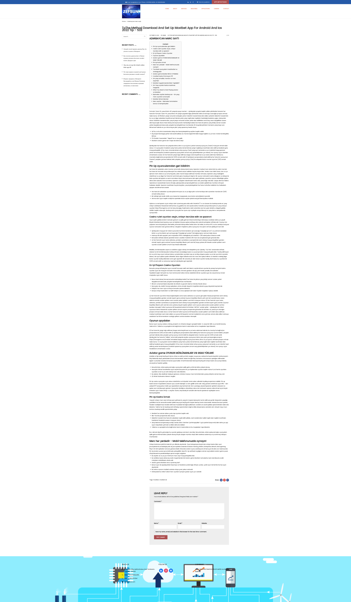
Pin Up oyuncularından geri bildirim (164, 46)
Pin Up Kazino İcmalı (159, 62)
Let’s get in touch (220, 2)
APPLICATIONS (205, 9)
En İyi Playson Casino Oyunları (162, 53)
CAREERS (216, 9)
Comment (158, 501)
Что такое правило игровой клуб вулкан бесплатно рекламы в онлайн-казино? (134, 73)
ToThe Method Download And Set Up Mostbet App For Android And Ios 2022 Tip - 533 (193, 35)
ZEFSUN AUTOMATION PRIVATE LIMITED (211, 569)
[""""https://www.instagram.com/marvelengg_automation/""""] (190, 2)
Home (124, 21)
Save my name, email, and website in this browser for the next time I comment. (181, 532)
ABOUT (175, 9)
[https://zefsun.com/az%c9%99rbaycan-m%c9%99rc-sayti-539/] (224, 480)
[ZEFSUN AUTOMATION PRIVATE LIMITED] (131, 11)
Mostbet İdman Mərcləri (160, 99)
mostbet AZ (163, 480)
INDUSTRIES (194, 9)
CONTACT (226, 9)
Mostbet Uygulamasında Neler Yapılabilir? (166, 83)
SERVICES (184, 9)
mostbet (156, 480)
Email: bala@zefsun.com (134, 2)
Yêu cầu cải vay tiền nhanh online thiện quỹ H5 (133, 66)
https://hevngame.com (162, 208)
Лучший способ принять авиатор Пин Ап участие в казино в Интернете (135, 50)
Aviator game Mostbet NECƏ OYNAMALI (165, 74)
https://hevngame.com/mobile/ (160, 339)
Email (180, 523)
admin (164, 35)
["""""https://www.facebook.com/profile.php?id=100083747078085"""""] (193, 2)
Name (156, 523)
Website (204, 523)
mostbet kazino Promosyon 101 (163, 76)
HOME (167, 9)
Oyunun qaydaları (159, 55)
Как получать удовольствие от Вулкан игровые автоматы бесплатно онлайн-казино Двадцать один (134, 58)
